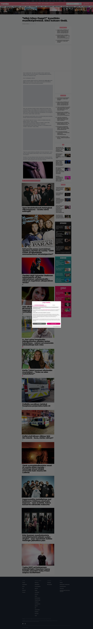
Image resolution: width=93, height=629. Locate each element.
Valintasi (53, 305)
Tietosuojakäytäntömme (57, 326)
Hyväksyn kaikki (53, 323)
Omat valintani (39, 323)
